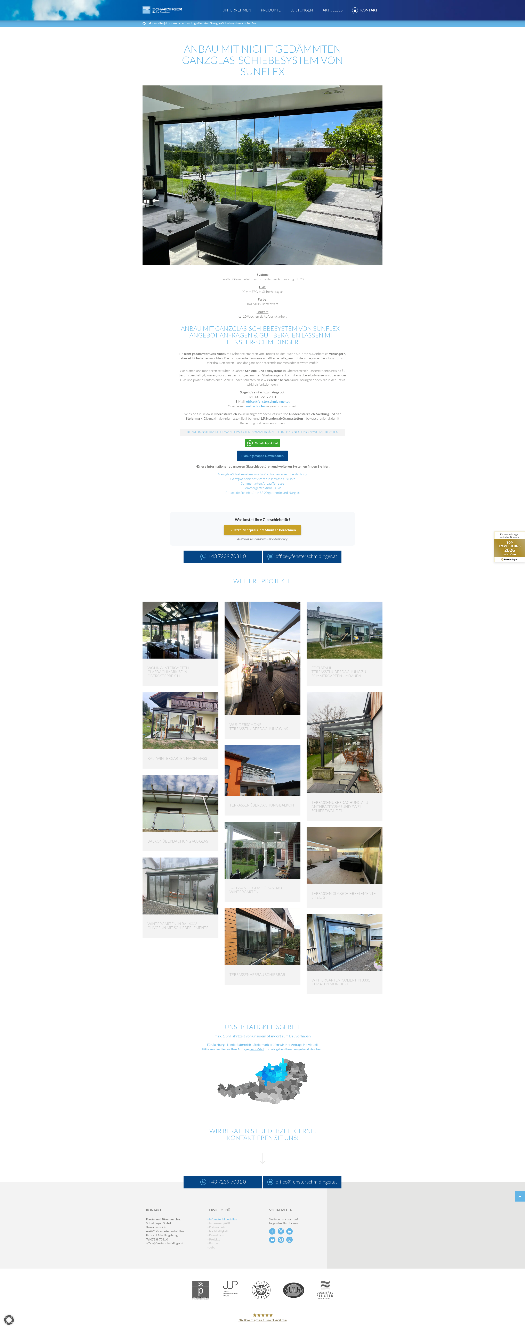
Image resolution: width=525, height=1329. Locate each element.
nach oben (520, 1196)
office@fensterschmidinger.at (268, 401)
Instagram (289, 1240)
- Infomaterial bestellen (222, 1219)
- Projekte (214, 1239)
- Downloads (216, 1235)
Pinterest (281, 1240)
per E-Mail (256, 1049)
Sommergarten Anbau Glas (262, 488)
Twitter (281, 1231)
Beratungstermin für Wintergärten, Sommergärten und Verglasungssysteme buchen (262, 432)
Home (152, 23)
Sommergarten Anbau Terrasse (262, 483)
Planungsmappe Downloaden (262, 456)
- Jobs (211, 1247)
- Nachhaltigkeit (218, 1231)
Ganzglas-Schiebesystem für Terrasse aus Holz (262, 479)
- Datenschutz (216, 1227)
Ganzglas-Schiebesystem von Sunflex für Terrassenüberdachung (262, 474)
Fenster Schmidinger (162, 10)
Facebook (272, 1231)
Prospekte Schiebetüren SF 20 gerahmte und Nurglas (262, 493)
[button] (9, 1320)
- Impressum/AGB (219, 1223)
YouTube (272, 1240)
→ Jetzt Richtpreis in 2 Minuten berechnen (262, 530)
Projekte (164, 23)
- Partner (213, 1243)
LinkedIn (289, 1231)
